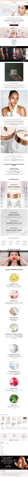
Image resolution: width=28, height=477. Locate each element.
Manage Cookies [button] (17, 474)
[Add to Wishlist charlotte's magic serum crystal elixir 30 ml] (21, 416)
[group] (3, 423)
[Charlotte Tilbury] (14, 3)
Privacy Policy (2, 474)
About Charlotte (2, 447)
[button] (1, 4)
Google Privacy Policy (12, 475)
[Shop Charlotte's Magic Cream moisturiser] (14, 242)
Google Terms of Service (17, 475)
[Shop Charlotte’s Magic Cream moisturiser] (14, 10)
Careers (1, 448)
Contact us (24, 473)
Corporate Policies (13, 474)
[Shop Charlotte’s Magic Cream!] (14, 32)
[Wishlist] (2, 2)
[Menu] (0, 2)
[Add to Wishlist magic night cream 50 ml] (26, 416)
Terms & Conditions (9, 474)
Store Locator (2, 446)
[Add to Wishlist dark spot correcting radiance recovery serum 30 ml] (4, 416)
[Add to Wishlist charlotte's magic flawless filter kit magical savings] (10, 416)
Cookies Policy (5, 474)
